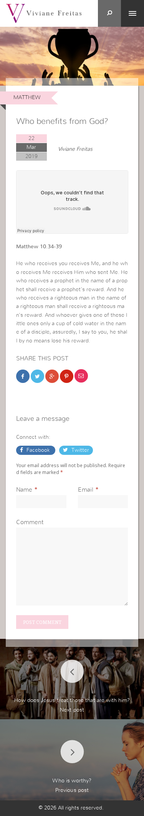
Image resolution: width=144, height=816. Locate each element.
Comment (29, 522)
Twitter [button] (79, 450)
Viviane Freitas (75, 149)
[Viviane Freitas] (44, 13)
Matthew (27, 97)
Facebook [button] (38, 450)
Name (24, 490)
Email (85, 490)
